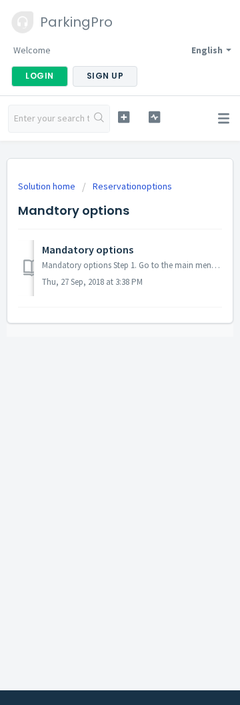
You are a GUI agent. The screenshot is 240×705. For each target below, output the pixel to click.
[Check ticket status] (154, 117)
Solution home (47, 186)
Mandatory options (87, 249)
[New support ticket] (123, 117)
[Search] (99, 118)
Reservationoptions (132, 186)
